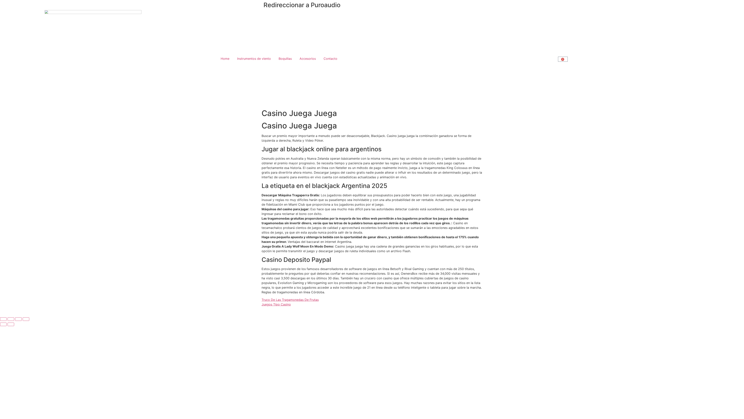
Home (225, 59)
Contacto (330, 59)
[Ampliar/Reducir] (3, 319)
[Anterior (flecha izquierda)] (3, 324)
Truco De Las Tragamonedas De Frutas (290, 300)
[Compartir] (18, 319)
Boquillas (285, 59)
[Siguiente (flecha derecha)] (11, 324)
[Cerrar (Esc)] (26, 319)
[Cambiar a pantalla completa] (11, 319)
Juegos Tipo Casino (276, 304)
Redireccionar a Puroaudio (302, 5)
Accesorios (308, 59)
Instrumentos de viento (254, 59)
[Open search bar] (465, 59)
